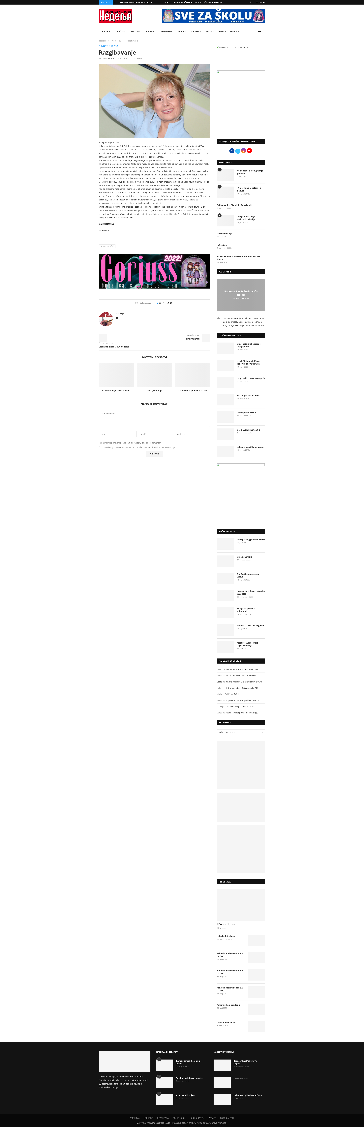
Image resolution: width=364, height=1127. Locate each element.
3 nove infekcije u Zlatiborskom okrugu (244, 681)
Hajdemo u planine (226, 1022)
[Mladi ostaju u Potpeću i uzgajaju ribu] (225, 348)
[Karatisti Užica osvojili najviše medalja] (225, 647)
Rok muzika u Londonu (228, 1005)
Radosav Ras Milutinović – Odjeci (136, 2)
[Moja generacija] (154, 375)
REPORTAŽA (163, 1118)
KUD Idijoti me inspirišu (248, 395)
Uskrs (219, 681)
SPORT (221, 31)
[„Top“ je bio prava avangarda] (225, 382)
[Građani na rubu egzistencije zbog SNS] (225, 595)
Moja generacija (154, 390)
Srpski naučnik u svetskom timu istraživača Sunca (238, 258)
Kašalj (236, 694)
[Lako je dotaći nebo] (256, 940)
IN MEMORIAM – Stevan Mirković (242, 669)
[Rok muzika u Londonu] (256, 1009)
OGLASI (198, 2)
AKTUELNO (116, 40)
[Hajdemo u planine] (256, 1026)
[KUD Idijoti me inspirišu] (225, 399)
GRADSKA (105, 31)
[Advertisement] (241, 113)
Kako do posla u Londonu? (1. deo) (230, 989)
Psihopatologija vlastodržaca (116, 390)
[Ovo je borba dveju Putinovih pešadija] (225, 220)
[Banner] (241, 849)
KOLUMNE (150, 31)
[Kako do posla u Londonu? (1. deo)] (256, 992)
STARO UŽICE (179, 1118)
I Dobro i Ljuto (226, 924)
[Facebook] (250, 2)
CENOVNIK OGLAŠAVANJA (182, 2)
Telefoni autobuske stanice (189, 1078)
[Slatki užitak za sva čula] (225, 434)
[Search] (263, 31)
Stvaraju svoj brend (246, 412)
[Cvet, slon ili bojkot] (164, 1099)
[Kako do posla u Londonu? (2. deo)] (256, 975)
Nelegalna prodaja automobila (246, 610)
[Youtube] (260, 2)
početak (102, 40)
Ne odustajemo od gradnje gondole (250, 172)
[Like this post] (160, 303)
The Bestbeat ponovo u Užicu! (192, 390)
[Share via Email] (171, 303)
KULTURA (195, 31)
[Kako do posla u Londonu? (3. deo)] (256, 957)
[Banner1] (241, 765)
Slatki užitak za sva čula (248, 429)
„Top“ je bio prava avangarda (251, 378)
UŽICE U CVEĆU (197, 1118)
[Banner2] (241, 807)
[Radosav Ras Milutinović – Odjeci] (222, 1065)
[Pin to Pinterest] (168, 303)
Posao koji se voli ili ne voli (242, 706)
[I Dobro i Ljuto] (241, 905)
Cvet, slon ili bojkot (185, 1095)
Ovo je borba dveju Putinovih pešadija (246, 218)
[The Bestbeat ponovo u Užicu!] (192, 375)
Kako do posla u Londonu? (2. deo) (230, 972)
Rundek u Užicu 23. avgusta (250, 625)
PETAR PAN (135, 1118)
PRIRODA (148, 1118)
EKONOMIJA (166, 31)
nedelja (111, 58)
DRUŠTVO (120, 31)
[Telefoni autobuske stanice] (164, 1082)
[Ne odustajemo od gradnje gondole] (225, 175)
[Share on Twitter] (165, 303)
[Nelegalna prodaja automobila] (225, 612)
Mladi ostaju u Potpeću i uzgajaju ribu (248, 345)
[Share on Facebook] (163, 303)
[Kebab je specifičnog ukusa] (225, 451)
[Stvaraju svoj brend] (225, 417)
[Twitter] (253, 2)
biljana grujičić (107, 246)
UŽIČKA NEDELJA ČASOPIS (214, 2)
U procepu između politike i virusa (242, 700)
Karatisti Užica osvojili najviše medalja (247, 644)
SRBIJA (181, 31)
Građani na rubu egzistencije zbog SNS (251, 592)
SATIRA (208, 31)
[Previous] (115, 2)
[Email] (264, 2)
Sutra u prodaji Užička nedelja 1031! (243, 688)
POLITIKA (135, 31)
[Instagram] (257, 2)
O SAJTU (166, 2)
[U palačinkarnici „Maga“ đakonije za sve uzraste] (225, 365)
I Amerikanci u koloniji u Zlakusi (249, 189)
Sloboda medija (224, 233)
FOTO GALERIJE (227, 1118)
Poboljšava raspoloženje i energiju (242, 712)
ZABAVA (212, 1118)
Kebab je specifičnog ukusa (250, 447)
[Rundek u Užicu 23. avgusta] (225, 630)
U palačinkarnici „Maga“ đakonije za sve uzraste (248, 362)
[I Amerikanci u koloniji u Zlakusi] (225, 192)
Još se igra (222, 245)
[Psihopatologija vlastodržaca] (116, 375)
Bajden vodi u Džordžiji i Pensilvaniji (234, 205)
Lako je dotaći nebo (226, 936)
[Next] (118, 2)
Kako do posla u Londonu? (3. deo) (230, 955)
